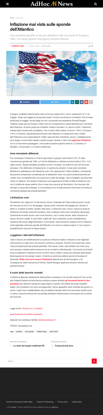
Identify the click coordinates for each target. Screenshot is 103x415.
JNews (14, 407)
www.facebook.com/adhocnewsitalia (26, 314)
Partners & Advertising (45, 402)
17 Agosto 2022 (33, 46)
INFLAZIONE (29, 331)
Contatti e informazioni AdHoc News (19, 402)
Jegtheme (54, 407)
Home (12, 18)
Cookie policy (77, 402)
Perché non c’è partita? (32, 308)
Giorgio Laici (18, 46)
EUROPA (19, 331)
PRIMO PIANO (42, 331)
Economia (19, 18)
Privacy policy (63, 402)
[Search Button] (94, 361)
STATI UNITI (54, 331)
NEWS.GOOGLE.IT (47, 319)
